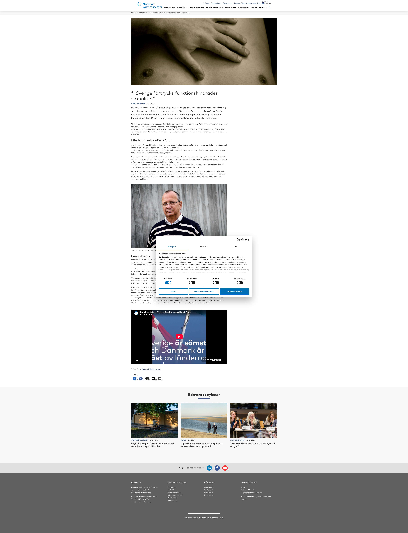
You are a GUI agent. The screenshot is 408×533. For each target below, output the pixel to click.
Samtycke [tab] (172, 247)
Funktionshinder (196, 7)
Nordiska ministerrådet (211, 517)
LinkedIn (207, 492)
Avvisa (173, 291)
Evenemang (227, 3)
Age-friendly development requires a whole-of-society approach (201, 445)
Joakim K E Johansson (151, 369)
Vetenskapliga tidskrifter (251, 3)
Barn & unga (169, 7)
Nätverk (237, 3)
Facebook (208, 487)
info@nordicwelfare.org (141, 492)
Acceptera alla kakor (234, 291)
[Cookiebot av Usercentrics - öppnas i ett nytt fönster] (240, 239)
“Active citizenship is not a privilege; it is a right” (253, 445)
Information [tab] (204, 247)
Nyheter (206, 3)
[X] (148, 379)
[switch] (192, 282)
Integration (243, 7)
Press (243, 487)
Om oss (254, 7)
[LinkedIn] (136, 379)
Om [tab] (235, 247)
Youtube (207, 490)
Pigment (244, 499)
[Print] (160, 379)
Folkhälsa (181, 7)
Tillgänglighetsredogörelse (252, 492)
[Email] (154, 379)
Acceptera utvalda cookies (204, 291)
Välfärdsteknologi (214, 7)
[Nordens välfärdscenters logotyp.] (149, 7)
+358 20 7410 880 (141, 499)
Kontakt (263, 7)
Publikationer (216, 3)
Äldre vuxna (230, 7)
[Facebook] (142, 379)
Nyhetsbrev (209, 495)
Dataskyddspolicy (248, 490)
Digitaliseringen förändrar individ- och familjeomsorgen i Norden (153, 445)
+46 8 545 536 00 (141, 490)
